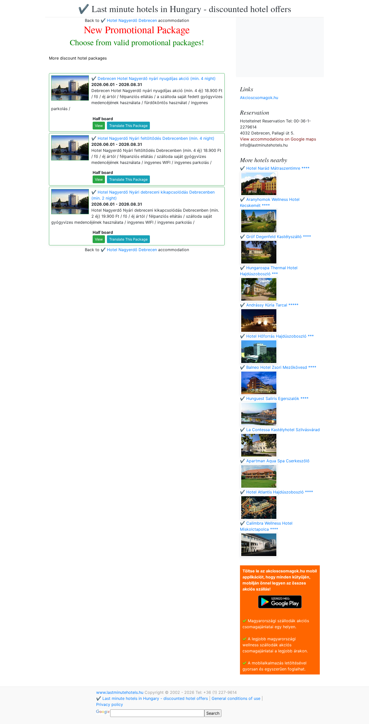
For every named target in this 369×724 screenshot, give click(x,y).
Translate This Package (128, 125)
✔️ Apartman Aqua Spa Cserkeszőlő (275, 460)
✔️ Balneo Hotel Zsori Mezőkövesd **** (278, 367)
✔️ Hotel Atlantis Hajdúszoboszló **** (276, 491)
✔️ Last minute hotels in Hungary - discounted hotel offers (184, 9)
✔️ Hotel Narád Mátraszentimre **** (275, 168)
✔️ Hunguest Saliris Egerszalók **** (274, 398)
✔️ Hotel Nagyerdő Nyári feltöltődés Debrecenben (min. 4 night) (152, 138)
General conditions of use (236, 698)
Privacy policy (109, 704)
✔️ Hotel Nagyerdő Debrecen (129, 20)
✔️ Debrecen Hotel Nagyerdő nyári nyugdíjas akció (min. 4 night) (153, 78)
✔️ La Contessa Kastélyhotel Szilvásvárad (280, 429)
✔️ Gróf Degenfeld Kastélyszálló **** (275, 236)
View (99, 125)
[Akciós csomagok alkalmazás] (280, 601)
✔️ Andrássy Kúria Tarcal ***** (269, 304)
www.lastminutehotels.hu (120, 692)
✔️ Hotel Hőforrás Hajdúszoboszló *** (277, 336)
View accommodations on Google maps (278, 139)
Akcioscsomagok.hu (259, 97)
